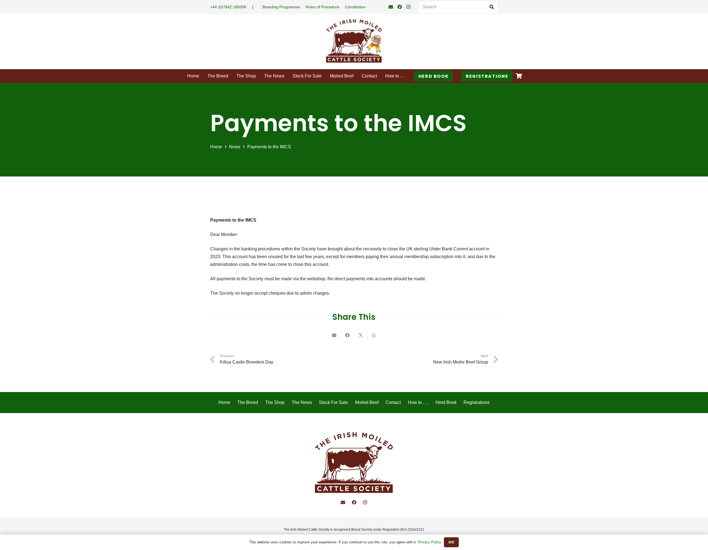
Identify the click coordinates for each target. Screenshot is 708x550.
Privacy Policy (429, 542)
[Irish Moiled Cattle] (354, 464)
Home (224, 402)
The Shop (275, 402)
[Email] (390, 6)
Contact (393, 402)
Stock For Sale (333, 402)
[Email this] (334, 335)
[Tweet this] (360, 335)
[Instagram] (408, 6)
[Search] (491, 7)
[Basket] (519, 76)
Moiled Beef (367, 402)
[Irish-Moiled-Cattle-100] (354, 41)
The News (302, 402)
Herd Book (446, 402)
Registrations (477, 402)
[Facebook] (399, 6)
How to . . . (418, 402)
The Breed (247, 402)
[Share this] (347, 335)
